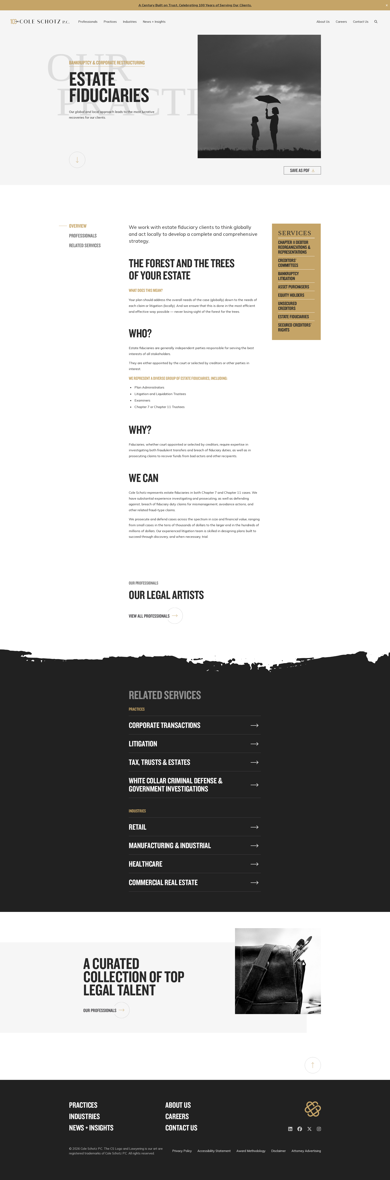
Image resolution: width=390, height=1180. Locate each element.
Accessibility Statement (214, 1151)
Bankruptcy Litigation (288, 276)
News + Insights (91, 1127)
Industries (84, 1116)
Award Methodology (250, 1151)
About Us (178, 1105)
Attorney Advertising (306, 1151)
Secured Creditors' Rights (294, 327)
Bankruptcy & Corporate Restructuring (107, 62)
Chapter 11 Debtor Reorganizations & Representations (294, 247)
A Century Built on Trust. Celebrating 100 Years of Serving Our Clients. (195, 5)
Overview (78, 226)
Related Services (85, 245)
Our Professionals (99, 1010)
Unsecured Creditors (287, 306)
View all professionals (149, 616)
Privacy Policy (182, 1151)
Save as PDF (300, 170)
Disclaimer (278, 1151)
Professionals (83, 235)
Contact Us (181, 1127)
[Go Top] (313, 1065)
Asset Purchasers (293, 286)
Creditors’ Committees (288, 263)
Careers (177, 1116)
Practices (83, 1105)
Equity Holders (291, 295)
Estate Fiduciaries (293, 316)
